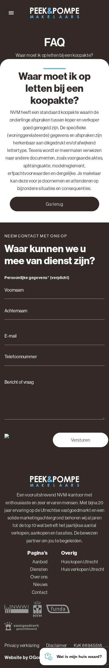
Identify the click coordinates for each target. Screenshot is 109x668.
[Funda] (58, 609)
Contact (40, 592)
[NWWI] (16, 609)
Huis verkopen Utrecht (82, 569)
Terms (34, 447)
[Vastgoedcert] (21, 626)
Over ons (39, 576)
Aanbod (40, 561)
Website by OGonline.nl (29, 657)
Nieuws (40, 584)
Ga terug (54, 204)
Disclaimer (56, 645)
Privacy (35, 439)
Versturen (80, 439)
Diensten (39, 569)
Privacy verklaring (21, 645)
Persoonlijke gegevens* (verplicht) (37, 278)
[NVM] (37, 609)
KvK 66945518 (88, 645)
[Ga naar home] (54, 13)
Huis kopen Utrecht (79, 561)
